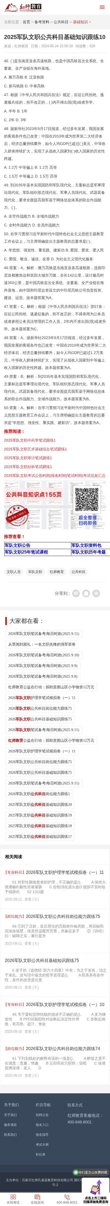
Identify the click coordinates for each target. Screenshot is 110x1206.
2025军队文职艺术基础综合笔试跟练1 (35, 449)
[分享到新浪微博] (76, 593)
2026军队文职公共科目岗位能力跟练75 (40, 762)
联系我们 (10, 1135)
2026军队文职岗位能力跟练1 (39, 794)
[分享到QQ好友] (86, 593)
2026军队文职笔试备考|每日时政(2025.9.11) (43, 634)
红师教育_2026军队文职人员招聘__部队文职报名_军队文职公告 (22, 7)
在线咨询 (37, 1202)
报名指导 (42, 1135)
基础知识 (80, 22)
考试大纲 (42, 1144)
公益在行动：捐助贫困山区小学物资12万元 (51, 740)
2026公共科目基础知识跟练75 (40, 719)
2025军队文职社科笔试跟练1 (28, 467)
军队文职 (35, 572)
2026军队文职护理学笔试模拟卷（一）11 (42, 751)
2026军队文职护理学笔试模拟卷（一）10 (53, 1004)
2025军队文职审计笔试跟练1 (28, 458)
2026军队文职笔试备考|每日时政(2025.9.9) (42, 666)
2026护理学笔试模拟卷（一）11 (42, 698)
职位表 (40, 1154)
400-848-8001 (67, 1202)
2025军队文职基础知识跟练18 (40, 826)
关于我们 (10, 1115)
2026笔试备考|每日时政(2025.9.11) (43, 730)
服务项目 (10, 1125)
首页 (26, 22)
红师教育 (57, 572)
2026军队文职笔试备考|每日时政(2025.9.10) (43, 655)
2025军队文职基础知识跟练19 (40, 815)
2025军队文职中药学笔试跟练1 (30, 440)
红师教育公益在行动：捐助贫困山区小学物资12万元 (51, 687)
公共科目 (61, 22)
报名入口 (42, 1125)
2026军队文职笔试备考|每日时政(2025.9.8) (42, 676)
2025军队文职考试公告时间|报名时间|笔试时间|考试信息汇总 (54, 475)
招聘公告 (42, 1115)
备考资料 (41, 22)
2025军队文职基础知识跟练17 (40, 837)
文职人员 (14, 572)
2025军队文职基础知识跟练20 (40, 805)
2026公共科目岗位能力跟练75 (40, 708)
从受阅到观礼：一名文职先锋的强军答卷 (42, 644)
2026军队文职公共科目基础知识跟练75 (40, 773)
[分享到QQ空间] (96, 593)
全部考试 (13, 1202)
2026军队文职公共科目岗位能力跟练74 (51, 1048)
